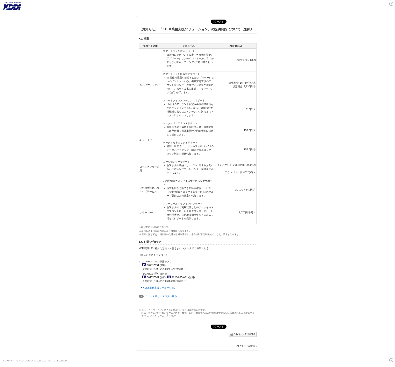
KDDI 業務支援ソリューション (160, 287)
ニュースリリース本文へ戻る (161, 296)
